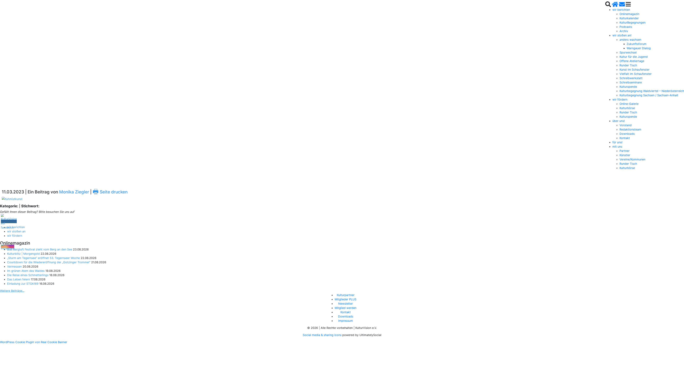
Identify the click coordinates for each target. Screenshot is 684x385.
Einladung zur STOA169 (22, 283)
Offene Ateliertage (632, 61)
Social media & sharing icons (322, 335)
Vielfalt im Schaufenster (636, 74)
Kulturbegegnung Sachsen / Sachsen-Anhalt (649, 95)
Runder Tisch (628, 65)
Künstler (625, 155)
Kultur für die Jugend (634, 56)
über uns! (618, 121)
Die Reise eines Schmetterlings (27, 275)
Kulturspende (628, 86)
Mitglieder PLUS (345, 299)
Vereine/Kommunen (632, 159)
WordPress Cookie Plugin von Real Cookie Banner (33, 342)
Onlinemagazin (629, 14)
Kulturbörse (627, 108)
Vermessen (14, 266)
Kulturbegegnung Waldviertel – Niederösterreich (652, 91)
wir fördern (619, 99)
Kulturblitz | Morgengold (23, 253)
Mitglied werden (345, 308)
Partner (624, 151)
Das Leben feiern (18, 279)
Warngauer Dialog (639, 48)
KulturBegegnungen (633, 22)
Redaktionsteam (630, 129)
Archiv (624, 31)
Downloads (627, 133)
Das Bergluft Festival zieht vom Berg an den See (39, 249)
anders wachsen (630, 39)
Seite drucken (110, 191)
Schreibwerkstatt (631, 78)
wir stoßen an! (621, 35)
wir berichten (621, 9)
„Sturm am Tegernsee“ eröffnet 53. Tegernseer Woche (43, 258)
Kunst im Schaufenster (634, 69)
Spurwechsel (628, 52)
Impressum (345, 320)
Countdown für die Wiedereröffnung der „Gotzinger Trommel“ (48, 262)
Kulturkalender (629, 18)
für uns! (617, 142)
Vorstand (626, 125)
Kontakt (625, 138)
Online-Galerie (629, 104)
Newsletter (345, 303)
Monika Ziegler (74, 191)
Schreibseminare (631, 82)
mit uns (617, 146)
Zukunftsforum (636, 44)
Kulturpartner (345, 295)
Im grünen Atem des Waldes (26, 271)
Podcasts (626, 27)
